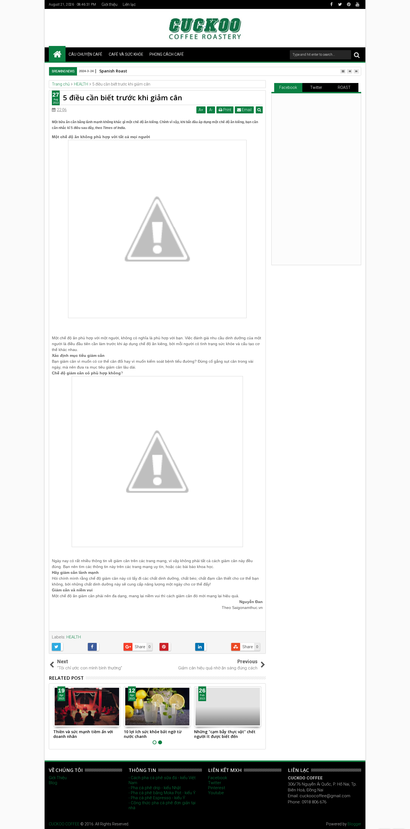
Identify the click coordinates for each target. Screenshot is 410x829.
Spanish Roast (113, 71)
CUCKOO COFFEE (64, 824)
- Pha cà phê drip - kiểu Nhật (155, 787)
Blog (53, 782)
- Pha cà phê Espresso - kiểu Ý (157, 797)
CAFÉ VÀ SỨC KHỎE (126, 54)
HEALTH (73, 637)
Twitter (316, 87)
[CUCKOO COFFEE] (57, 54)
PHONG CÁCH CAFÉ (166, 54)
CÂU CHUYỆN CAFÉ (85, 54)
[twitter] (340, 4)
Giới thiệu (109, 4)
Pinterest (216, 787)
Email (246, 110)
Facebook (288, 87)
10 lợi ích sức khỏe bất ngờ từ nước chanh (153, 734)
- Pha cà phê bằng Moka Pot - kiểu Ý (162, 792)
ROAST (344, 87)
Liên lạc (129, 4)
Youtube (216, 792)
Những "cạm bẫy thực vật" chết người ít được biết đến (224, 734)
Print (226, 110)
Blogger (354, 824)
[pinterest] (349, 4)
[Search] (356, 54)
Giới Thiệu (58, 777)
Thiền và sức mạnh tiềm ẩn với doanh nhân (83, 734)
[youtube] (357, 4)
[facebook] (331, 4)
